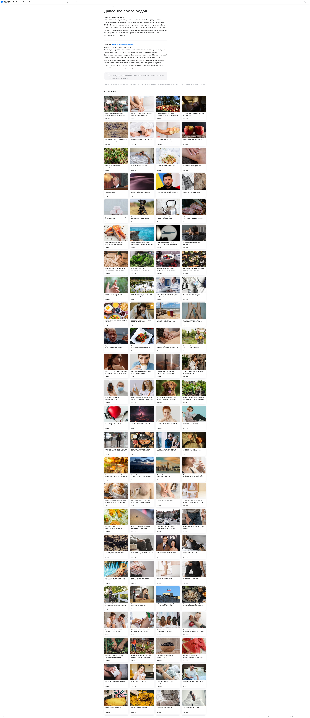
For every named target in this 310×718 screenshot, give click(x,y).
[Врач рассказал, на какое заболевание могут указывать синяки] (194, 315)
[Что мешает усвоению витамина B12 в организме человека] (194, 263)
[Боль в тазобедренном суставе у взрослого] (194, 521)
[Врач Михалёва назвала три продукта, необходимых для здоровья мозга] (116, 237)
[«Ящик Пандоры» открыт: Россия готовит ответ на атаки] (168, 598)
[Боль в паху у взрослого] (194, 418)
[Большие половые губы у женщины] (168, 676)
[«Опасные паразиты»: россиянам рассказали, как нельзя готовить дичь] (194, 211)
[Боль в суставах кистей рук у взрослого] (142, 573)
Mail (3, 716)
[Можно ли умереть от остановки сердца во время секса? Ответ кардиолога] (142, 134)
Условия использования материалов (258, 716)
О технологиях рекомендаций (284, 716)
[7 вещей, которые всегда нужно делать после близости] (142, 315)
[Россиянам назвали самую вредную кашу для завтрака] (168, 263)
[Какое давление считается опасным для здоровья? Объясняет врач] (194, 289)
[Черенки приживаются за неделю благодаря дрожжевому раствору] (194, 392)
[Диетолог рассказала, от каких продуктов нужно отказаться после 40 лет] (142, 444)
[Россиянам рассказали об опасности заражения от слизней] (116, 469)
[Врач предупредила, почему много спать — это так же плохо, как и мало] (142, 160)
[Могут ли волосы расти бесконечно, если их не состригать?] (168, 624)
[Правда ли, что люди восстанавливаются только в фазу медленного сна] (194, 444)
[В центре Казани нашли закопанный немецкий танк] (194, 185)
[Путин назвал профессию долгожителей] (116, 185)
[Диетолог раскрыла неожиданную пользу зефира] (116, 211)
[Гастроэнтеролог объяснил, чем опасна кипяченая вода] (168, 211)
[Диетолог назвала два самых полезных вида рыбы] (168, 160)
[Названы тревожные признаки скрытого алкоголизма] (142, 598)
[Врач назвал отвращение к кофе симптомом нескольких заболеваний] (142, 366)
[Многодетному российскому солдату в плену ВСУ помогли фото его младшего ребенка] (116, 108)
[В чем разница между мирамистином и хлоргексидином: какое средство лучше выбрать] (116, 392)
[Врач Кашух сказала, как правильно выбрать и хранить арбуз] (194, 650)
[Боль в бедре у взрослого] (194, 573)
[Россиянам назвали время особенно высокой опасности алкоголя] (168, 315)
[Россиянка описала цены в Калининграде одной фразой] (168, 521)
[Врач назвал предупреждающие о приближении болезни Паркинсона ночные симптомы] (142, 547)
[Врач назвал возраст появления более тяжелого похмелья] (116, 340)
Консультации (107, 7)
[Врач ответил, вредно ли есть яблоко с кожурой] (194, 134)
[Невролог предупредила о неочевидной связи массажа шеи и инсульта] (168, 340)
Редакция (246, 716)
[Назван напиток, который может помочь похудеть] (194, 366)
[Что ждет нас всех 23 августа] (142, 418)
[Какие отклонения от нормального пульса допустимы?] (194, 624)
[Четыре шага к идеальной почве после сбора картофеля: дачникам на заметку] (116, 547)
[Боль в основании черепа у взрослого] (194, 237)
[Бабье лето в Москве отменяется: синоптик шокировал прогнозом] (116, 444)
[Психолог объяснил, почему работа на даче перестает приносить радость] (194, 340)
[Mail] (2, 2)
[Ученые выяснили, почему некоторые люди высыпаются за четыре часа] (194, 702)
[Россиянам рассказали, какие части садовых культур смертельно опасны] (116, 650)
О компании (7, 716)
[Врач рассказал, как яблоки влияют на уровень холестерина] (168, 108)
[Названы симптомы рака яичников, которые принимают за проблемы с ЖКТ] (116, 702)
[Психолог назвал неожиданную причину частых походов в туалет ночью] (194, 495)
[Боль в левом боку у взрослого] (194, 676)
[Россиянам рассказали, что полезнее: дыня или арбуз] (116, 521)
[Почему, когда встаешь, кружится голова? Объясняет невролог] (142, 185)
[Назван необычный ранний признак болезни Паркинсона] (116, 289)
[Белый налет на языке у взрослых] (168, 418)
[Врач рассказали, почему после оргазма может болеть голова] (116, 263)
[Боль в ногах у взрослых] (168, 573)
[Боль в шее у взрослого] (142, 676)
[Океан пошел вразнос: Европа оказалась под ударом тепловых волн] (142, 237)
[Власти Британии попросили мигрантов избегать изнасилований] (168, 469)
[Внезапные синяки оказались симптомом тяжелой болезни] (194, 160)
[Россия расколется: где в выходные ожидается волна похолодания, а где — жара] (142, 211)
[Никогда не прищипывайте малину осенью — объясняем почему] (116, 160)
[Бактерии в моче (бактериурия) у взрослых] (116, 676)
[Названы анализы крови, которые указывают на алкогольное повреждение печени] (142, 624)
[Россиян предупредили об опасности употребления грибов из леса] (194, 598)
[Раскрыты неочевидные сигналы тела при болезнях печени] (142, 108)
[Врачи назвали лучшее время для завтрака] (116, 315)
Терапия (116, 7)
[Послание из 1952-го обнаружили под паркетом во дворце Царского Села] (116, 134)
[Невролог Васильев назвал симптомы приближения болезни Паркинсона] (116, 598)
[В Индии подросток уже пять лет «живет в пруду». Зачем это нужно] (142, 289)
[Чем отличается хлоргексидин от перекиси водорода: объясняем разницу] (142, 392)
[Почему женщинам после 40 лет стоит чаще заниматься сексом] (116, 573)
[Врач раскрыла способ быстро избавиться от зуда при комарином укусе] (142, 521)
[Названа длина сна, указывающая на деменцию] (194, 108)
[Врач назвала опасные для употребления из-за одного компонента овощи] (142, 263)
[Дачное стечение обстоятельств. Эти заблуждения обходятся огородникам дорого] (142, 650)
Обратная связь (272, 716)
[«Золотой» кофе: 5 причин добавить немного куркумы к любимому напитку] (142, 702)
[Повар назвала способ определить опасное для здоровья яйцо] (168, 134)
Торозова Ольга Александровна (122, 44)
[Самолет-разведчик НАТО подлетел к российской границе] (168, 237)
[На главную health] (9, 2)
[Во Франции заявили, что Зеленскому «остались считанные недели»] (168, 185)
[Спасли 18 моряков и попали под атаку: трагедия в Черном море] (142, 469)
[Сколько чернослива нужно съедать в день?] (168, 650)
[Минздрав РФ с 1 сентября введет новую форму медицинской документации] (168, 289)
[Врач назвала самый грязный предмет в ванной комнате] (168, 366)
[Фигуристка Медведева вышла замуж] (168, 547)
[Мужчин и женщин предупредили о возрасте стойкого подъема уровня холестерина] (168, 444)
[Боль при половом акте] (194, 547)
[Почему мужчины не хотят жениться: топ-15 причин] (116, 624)
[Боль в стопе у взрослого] (168, 495)
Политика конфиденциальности (299, 716)
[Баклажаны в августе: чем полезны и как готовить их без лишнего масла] (142, 340)
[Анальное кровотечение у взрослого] (168, 702)
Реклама (14, 716)
